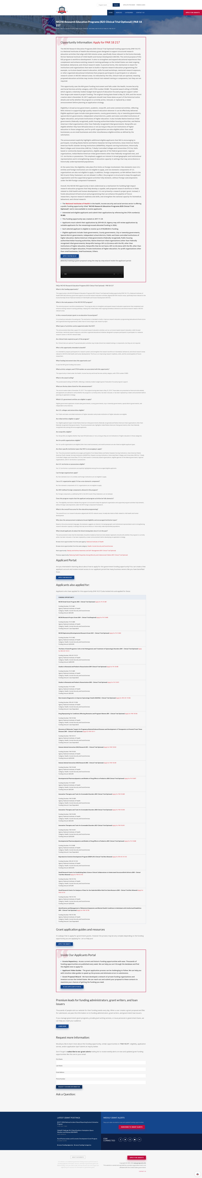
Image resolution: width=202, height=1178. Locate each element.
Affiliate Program (129, 5)
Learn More (62, 1026)
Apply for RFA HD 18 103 (119, 857)
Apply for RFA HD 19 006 (123, 698)
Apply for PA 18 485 (112, 667)
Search (116, 5)
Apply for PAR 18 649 (110, 763)
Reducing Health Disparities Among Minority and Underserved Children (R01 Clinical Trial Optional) (98, 555)
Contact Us (140, 12)
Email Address (60, 1072)
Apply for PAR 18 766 (83, 910)
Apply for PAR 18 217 (106, 42)
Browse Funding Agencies (65, 1145)
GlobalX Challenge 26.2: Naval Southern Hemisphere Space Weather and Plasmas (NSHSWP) (75, 1131)
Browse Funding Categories (82, 1145)
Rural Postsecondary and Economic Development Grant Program (77, 1138)
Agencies (119, 12)
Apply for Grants (193, 12)
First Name (59, 1059)
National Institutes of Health (98, 28)
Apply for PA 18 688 (130, 841)
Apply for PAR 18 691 (118, 825)
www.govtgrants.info (140, 1163)
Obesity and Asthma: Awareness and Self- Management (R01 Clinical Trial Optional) (91, 550)
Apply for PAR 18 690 (118, 810)
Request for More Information (69, 1086)
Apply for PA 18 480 (102, 617)
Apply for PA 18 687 (130, 778)
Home (111, 12)
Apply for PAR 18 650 (110, 747)
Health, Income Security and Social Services (74, 28)
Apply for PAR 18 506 (131, 713)
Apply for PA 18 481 (101, 602)
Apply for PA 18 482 (115, 633)
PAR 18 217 (112, 28)
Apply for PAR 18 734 (77, 874)
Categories (129, 12)
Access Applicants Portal (72, 986)
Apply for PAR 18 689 (118, 794)
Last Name (59, 1066)
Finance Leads (141, 5)
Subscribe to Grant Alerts (131, 1127)
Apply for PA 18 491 (113, 682)
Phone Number (60, 1079)
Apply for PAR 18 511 (89, 731)
